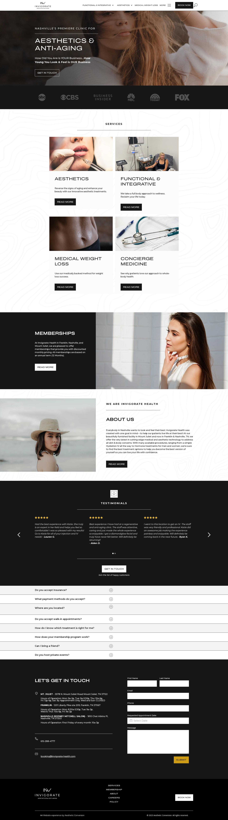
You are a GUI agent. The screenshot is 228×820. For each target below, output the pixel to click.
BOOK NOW (184, 5)
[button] (98, 5)
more (163, 5)
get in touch (47, 73)
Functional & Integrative (97, 5)
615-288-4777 (48, 741)
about (114, 794)
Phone (130, 703)
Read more (65, 202)
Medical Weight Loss (146, 5)
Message (131, 728)
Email (130, 690)
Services (114, 786)
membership (114, 790)
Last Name (165, 678)
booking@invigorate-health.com (58, 756)
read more (45, 367)
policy (114, 802)
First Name (132, 678)
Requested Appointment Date (141, 715)
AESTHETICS (123, 5)
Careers (114, 798)
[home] (43, 5)
